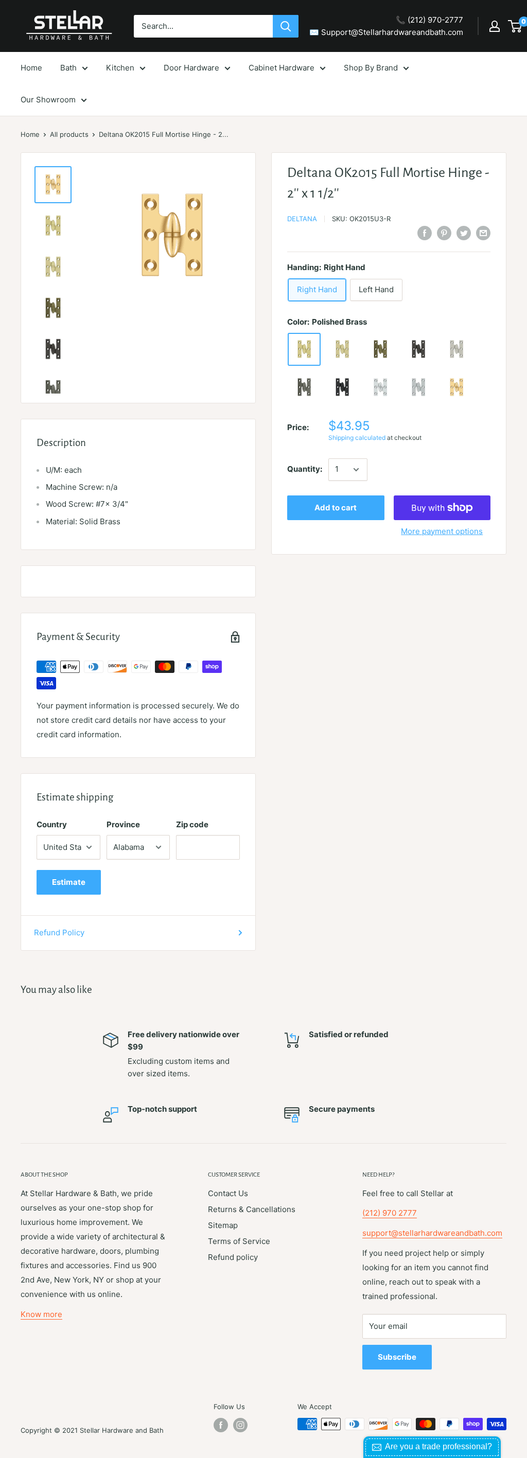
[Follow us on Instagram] (240, 1425)
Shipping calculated (356, 437)
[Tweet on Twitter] (463, 232)
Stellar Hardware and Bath (122, 1430)
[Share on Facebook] (424, 232)
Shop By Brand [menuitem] (371, 68)
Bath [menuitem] (68, 68)
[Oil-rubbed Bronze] (418, 349)
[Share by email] (483, 232)
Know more (41, 1314)
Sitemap (223, 1225)
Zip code (192, 824)
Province (123, 824)
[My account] (494, 26)
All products (69, 134)
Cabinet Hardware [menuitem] (281, 68)
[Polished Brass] (304, 349)
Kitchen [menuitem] (120, 68)
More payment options (442, 531)
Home (30, 134)
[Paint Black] (342, 387)
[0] (515, 26)
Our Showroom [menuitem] (48, 99)
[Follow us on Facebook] (221, 1425)
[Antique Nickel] (304, 387)
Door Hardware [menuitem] (191, 68)
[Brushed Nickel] (456, 349)
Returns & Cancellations (251, 1209)
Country (52, 824)
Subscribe (397, 1357)
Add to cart (335, 507)
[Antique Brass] (380, 349)
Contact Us (228, 1193)
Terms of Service (239, 1241)
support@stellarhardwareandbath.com (432, 1233)
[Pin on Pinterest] (444, 232)
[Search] (285, 26)
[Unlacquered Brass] (342, 349)
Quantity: (304, 469)
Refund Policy (59, 932)
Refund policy (233, 1257)
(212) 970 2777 (389, 1213)
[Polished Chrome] (380, 387)
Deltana (302, 219)
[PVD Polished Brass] (456, 387)
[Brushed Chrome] (418, 387)
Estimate (68, 882)
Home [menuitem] (31, 68)
